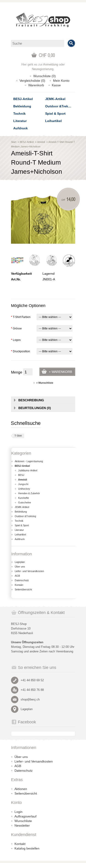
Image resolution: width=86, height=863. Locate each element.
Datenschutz (22, 580)
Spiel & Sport (55, 113)
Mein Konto (61, 80)
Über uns (20, 566)
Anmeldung (50, 64)
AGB (17, 575)
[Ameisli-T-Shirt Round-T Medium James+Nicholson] (17, 260)
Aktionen (20, 789)
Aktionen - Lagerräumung (29, 461)
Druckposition (20, 351)
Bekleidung (22, 106)
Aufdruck (20, 128)
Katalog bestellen (26, 848)
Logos (16, 340)
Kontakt (19, 584)
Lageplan (20, 562)
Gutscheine (24, 502)
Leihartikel (53, 121)
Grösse (16, 328)
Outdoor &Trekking (60, 106)
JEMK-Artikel (55, 99)
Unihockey (24, 488)
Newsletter (22, 825)
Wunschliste (23, 821)
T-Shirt (18, 435)
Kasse (56, 85)
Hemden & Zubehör (29, 493)
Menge (16, 372)
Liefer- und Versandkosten (29, 571)
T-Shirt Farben (21, 317)
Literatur (20, 121)
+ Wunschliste (44, 382)
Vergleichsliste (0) (32, 80)
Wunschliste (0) (44, 76)
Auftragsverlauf (25, 816)
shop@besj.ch (30, 699)
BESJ (21, 475)
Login (18, 812)
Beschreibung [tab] (31, 400)
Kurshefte (23, 498)
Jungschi (23, 484)
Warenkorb (36, 85)
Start (13, 142)
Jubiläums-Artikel (27, 470)
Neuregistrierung (42, 69)
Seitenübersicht (23, 589)
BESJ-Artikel (23, 99)
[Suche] (71, 43)
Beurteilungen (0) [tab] (34, 408)
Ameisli (41, 142)
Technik (19, 113)
